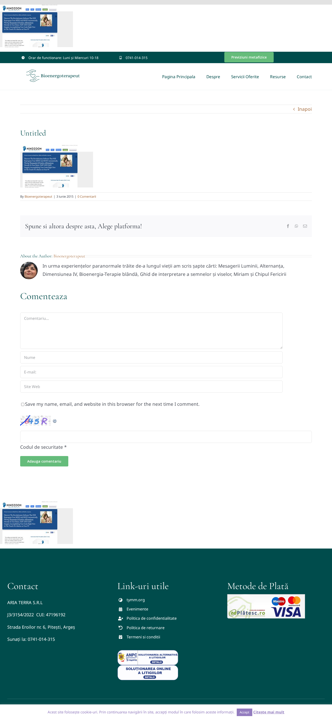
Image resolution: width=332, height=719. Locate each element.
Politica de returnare (146, 627)
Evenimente (137, 609)
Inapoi (305, 109)
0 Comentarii (87, 196)
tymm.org (136, 599)
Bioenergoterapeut (38, 196)
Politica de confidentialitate (152, 618)
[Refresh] (55, 419)
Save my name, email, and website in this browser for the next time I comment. (112, 404)
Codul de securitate (41, 447)
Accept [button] (244, 712)
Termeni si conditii (143, 637)
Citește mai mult (268, 712)
